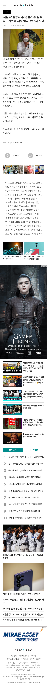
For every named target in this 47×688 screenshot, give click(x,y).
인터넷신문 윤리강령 (13, 659)
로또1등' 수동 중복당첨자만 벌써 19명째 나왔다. (23, 229)
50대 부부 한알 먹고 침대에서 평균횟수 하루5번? (23, 190)
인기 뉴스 (12, 450)
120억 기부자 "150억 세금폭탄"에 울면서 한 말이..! (23, 186)
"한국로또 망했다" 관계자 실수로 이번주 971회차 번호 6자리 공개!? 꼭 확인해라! (23, 183)
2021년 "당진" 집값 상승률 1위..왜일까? (23, 233)
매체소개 (13, 656)
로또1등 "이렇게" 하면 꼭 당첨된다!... (22, 198)
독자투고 (33, 656)
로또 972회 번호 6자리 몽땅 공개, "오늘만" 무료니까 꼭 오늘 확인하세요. (23, 194)
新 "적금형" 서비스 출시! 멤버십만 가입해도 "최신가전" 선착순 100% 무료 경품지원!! (23, 214)
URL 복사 (38, 155)
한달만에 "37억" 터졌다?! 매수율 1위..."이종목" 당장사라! (23, 225)
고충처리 (38, 659)
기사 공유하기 (16, 155)
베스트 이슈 (34, 450)
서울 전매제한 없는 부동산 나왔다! (21, 206)
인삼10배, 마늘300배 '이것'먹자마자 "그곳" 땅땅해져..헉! (23, 222)
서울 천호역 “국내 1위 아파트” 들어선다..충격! (23, 210)
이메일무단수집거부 (27, 659)
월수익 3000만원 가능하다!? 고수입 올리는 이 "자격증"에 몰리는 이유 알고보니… (23, 218)
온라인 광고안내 (23, 656)
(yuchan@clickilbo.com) (19, 142)
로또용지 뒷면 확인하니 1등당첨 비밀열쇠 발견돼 (23, 202)
